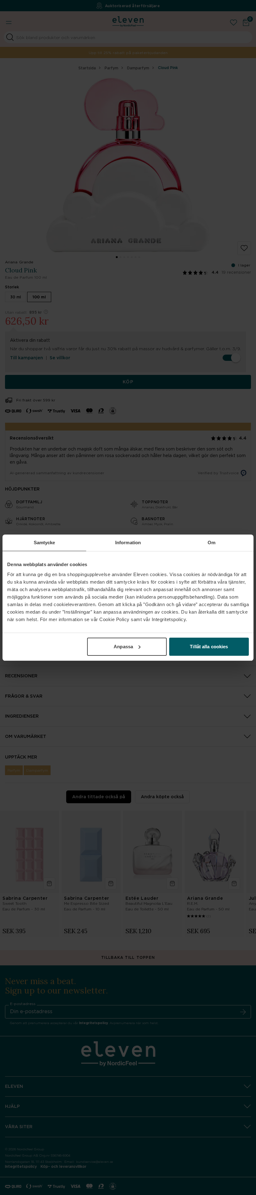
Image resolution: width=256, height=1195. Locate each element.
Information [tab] (128, 542)
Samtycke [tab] (44, 542)
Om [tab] (211, 542)
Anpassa (123, 646)
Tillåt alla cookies (209, 646)
